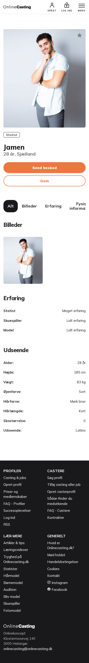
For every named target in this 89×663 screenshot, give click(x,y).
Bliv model (11, 596)
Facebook (59, 589)
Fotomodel (12, 610)
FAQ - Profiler (14, 504)
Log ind (9, 517)
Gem (44, 181)
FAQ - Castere (58, 510)
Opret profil (12, 484)
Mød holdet (56, 555)
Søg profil (54, 478)
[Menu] (81, 6)
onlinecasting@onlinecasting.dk (27, 649)
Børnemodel (13, 583)
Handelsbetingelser (62, 562)
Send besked (44, 167)
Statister (10, 569)
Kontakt (53, 575)
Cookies (53, 569)
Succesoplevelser (17, 510)
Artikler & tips (14, 543)
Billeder (29, 206)
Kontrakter (55, 517)
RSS (6, 524)
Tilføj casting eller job (64, 484)
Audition (9, 589)
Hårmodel (11, 575)
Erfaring (53, 206)
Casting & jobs (14, 478)
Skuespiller (11, 603)
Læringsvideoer (15, 550)
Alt (11, 206)
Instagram (59, 583)
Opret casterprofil (61, 491)
